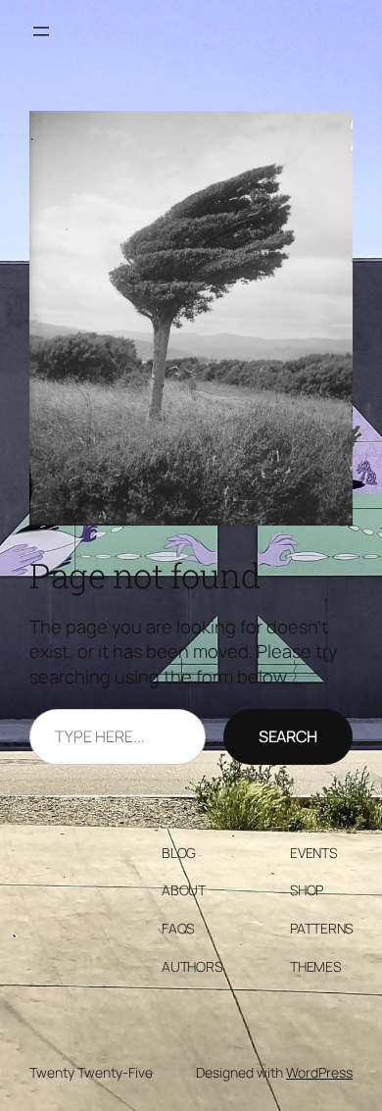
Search (288, 736)
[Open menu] (41, 31)
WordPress (319, 1072)
